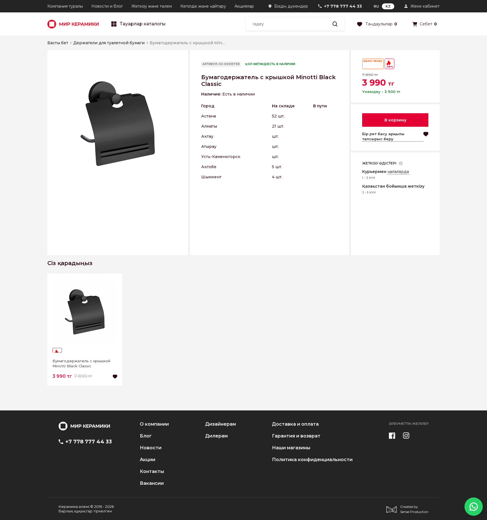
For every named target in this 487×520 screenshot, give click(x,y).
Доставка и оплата (295, 424)
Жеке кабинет (425, 6)
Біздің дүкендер (291, 6)
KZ (388, 6)
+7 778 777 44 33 (343, 6)
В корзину (395, 120)
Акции (147, 459)
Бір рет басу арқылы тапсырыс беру (383, 136)
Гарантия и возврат (296, 436)
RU (376, 6)
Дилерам (216, 436)
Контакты (152, 471)
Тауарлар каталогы (143, 23)
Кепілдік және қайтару (203, 6)
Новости (150, 447)
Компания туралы (65, 6)
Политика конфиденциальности (312, 459)
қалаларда (398, 171)
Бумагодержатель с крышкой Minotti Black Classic (81, 363)
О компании (154, 424)
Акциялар (244, 6)
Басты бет (57, 42)
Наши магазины (291, 447)
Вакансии (152, 483)
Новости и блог (107, 6)
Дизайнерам (220, 424)
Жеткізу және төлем (151, 6)
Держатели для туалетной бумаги (109, 42)
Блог (146, 436)
